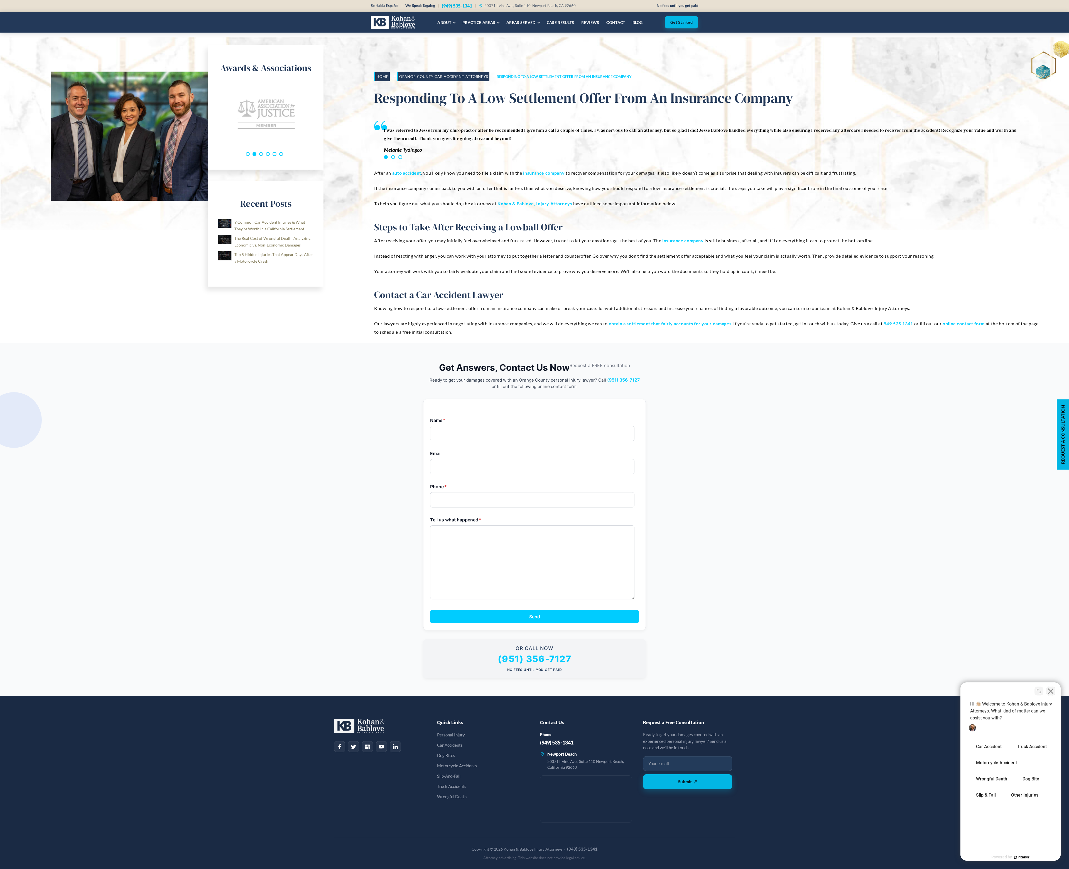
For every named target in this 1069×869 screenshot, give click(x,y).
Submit (687, 781)
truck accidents (451, 786)
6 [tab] (281, 154)
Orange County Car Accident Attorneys (443, 76)
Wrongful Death (452, 796)
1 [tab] (386, 157)
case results (560, 22)
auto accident (406, 172)
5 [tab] (274, 154)
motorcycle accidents (457, 765)
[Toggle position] (1038, 691)
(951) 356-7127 (623, 380)
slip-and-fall (448, 776)
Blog (637, 22)
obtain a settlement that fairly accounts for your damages (670, 323)
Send (534, 616)
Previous (213, 114)
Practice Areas (478, 22)
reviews (590, 22)
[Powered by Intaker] (1021, 857)
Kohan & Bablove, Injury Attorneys (534, 203)
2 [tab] (393, 157)
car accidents (450, 745)
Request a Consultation (1062, 434)
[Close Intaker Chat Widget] (1050, 691)
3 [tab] (400, 157)
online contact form (964, 323)
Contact (615, 22)
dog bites (446, 755)
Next (318, 114)
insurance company (544, 172)
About (444, 22)
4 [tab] (268, 154)
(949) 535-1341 (457, 5)
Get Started (681, 22)
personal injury (451, 735)
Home (382, 76)
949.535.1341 (898, 323)
